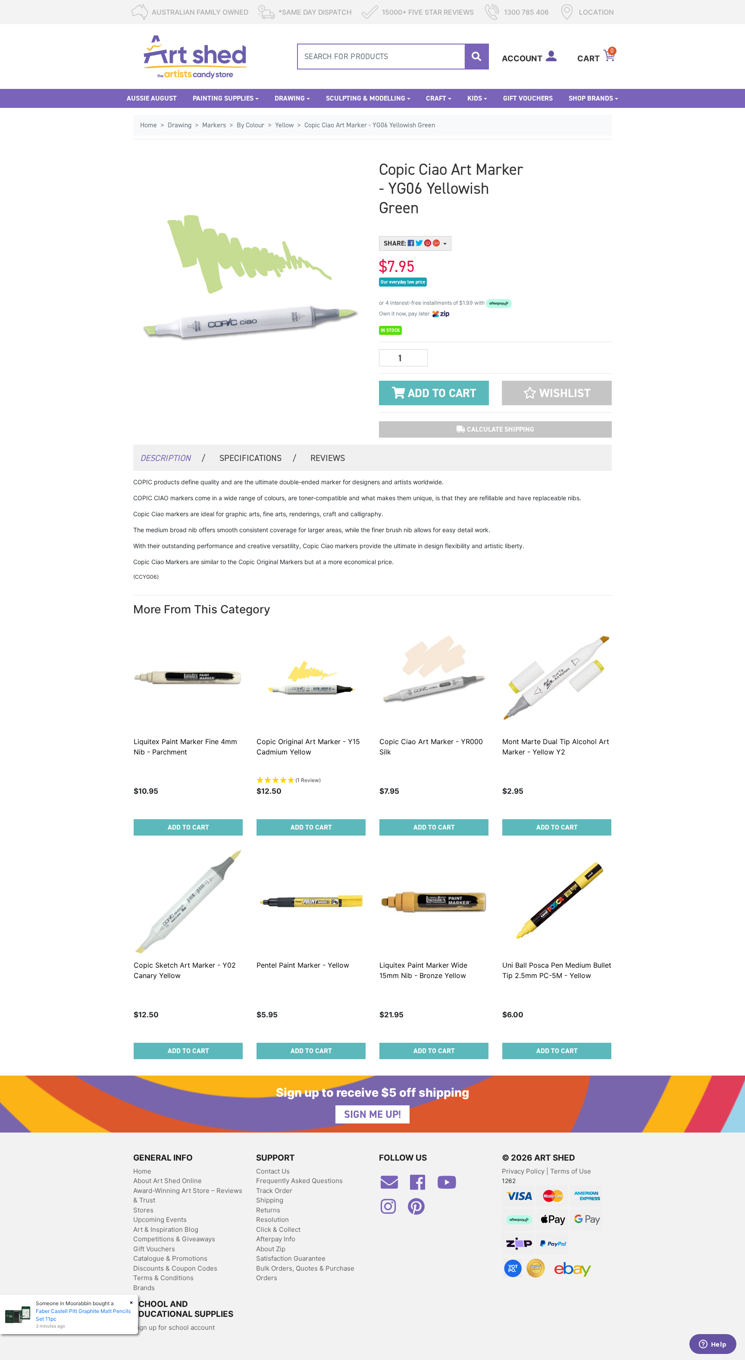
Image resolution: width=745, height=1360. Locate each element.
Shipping (269, 1200)
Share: (396, 243)
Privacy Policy (524, 1171)
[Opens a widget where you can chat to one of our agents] (712, 1345)
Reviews (327, 458)
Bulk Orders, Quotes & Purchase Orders (305, 1273)
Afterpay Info (275, 1239)
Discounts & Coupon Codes (175, 1268)
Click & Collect (278, 1229)
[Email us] (394, 1185)
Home (142, 1171)
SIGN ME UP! (372, 1114)
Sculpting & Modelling (365, 98)
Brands (144, 1288)
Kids (474, 98)
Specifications (258, 458)
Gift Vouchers (528, 98)
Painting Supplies (223, 98)
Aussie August (152, 98)
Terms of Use (570, 1171)
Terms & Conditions (163, 1278)
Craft (436, 98)
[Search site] (476, 56)
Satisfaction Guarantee (291, 1258)
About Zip (270, 1249)
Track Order (274, 1190)
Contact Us (273, 1171)
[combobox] (393, 56)
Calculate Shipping (499, 429)
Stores (143, 1210)
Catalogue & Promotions (170, 1258)
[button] (557, 393)
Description (173, 458)
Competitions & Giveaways (174, 1239)
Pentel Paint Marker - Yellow (303, 965)
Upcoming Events (160, 1219)
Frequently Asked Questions (299, 1181)
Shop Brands (591, 98)
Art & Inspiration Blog (165, 1229)
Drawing (290, 98)
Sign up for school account (174, 1327)
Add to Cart (440, 393)
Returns (268, 1210)
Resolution (272, 1219)
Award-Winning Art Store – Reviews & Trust (187, 1195)
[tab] (173, 457)
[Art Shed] (195, 56)
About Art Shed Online (167, 1181)
